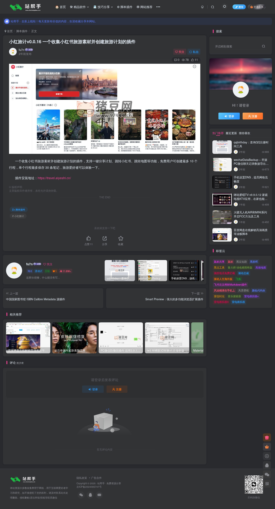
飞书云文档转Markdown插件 (230, 284)
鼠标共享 (219, 261)
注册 (119, 389)
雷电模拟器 (238, 302)
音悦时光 (219, 296)
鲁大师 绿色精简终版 (240, 267)
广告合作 (96, 478)
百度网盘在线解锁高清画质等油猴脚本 (251, 232)
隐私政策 (82, 478)
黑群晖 (254, 261)
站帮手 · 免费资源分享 (109, 483)
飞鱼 (238, 279)
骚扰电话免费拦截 (224, 273)
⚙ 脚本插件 (124, 7)
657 (40, 271)
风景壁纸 (243, 290)
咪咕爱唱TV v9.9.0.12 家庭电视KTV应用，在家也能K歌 (251, 199)
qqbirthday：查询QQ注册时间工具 (251, 144)
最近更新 (231, 133)
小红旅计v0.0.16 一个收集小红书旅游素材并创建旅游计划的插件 (72, 41)
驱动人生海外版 (223, 279)
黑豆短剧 (241, 261)
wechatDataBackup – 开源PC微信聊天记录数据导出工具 (251, 164)
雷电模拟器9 (221, 302)
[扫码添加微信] (267, 474)
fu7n (21, 50)
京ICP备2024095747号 (89, 486)
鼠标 (230, 261)
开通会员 (258, 6)
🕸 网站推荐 (144, 7)
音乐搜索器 (234, 296)
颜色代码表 (258, 290)
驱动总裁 (243, 273)
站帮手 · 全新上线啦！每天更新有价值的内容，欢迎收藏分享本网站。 (54, 21)
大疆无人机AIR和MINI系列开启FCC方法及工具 (250, 214)
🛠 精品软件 (78, 7)
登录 (95, 389)
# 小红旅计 (18, 216)
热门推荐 (218, 133)
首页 (9, 31)
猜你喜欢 (244, 133)
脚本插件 (22, 31)
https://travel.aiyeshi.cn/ (54, 178)
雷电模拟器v (251, 296)
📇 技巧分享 (101, 7)
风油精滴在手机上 (224, 290)
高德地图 (260, 267)
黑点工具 (219, 267)
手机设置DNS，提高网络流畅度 (251, 179)
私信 (195, 52)
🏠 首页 (60, 7)
